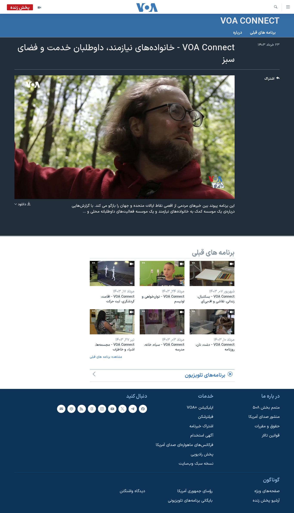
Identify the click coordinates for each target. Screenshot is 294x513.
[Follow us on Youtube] (112, 409)
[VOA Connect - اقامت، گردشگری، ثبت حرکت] (112, 273)
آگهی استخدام (201, 435)
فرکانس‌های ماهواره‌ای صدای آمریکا (184, 445)
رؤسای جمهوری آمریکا (194, 491)
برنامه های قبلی (263, 33)
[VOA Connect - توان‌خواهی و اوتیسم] (162, 273)
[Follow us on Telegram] (132, 409)
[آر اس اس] (81, 409)
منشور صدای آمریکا (264, 417)
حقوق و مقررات (267, 426)
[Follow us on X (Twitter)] (122, 409)
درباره (237, 33)
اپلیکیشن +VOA (200, 407)
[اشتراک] (61, 409)
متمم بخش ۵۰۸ (266, 407)
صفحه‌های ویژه (267, 491)
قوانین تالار (271, 435)
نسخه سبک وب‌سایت (196, 464)
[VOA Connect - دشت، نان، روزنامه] (212, 321)
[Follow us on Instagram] (102, 409)
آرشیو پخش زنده (266, 501)
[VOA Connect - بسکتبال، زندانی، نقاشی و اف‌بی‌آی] (212, 273)
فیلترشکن (205, 417)
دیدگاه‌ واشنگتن (132, 491)
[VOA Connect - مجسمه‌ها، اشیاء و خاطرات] (112, 321)
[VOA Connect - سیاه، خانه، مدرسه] (162, 321)
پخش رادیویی (202, 454)
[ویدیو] (39, 7)
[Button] (272, 79)
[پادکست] (71, 409)
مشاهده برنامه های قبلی (106, 357)
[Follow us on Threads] (92, 409)
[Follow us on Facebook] (143, 409)
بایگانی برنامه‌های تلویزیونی (190, 501)
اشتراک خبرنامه (201, 426)
